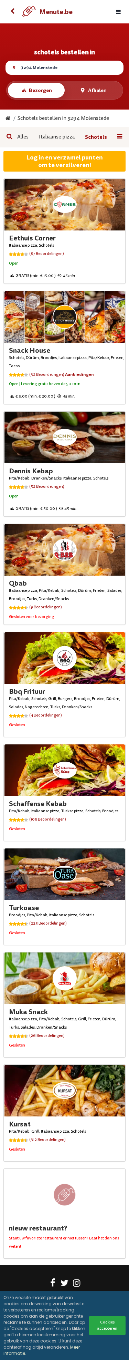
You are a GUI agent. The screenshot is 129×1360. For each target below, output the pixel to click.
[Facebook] (52, 1284)
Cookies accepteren (107, 1325)
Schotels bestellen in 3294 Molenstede (63, 118)
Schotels (96, 137)
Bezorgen (40, 90)
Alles (23, 137)
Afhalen (97, 90)
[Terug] (12, 12)
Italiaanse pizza (57, 137)
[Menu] (118, 12)
